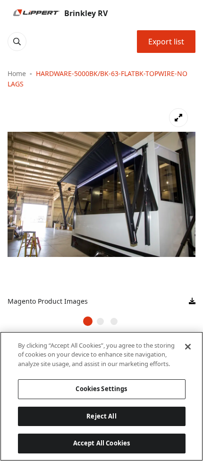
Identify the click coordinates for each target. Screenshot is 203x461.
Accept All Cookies (101, 443)
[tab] (88, 321)
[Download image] (192, 301)
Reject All (101, 416)
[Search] (17, 41)
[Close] (188, 346)
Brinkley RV (86, 13)
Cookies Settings (101, 388)
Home (17, 73)
